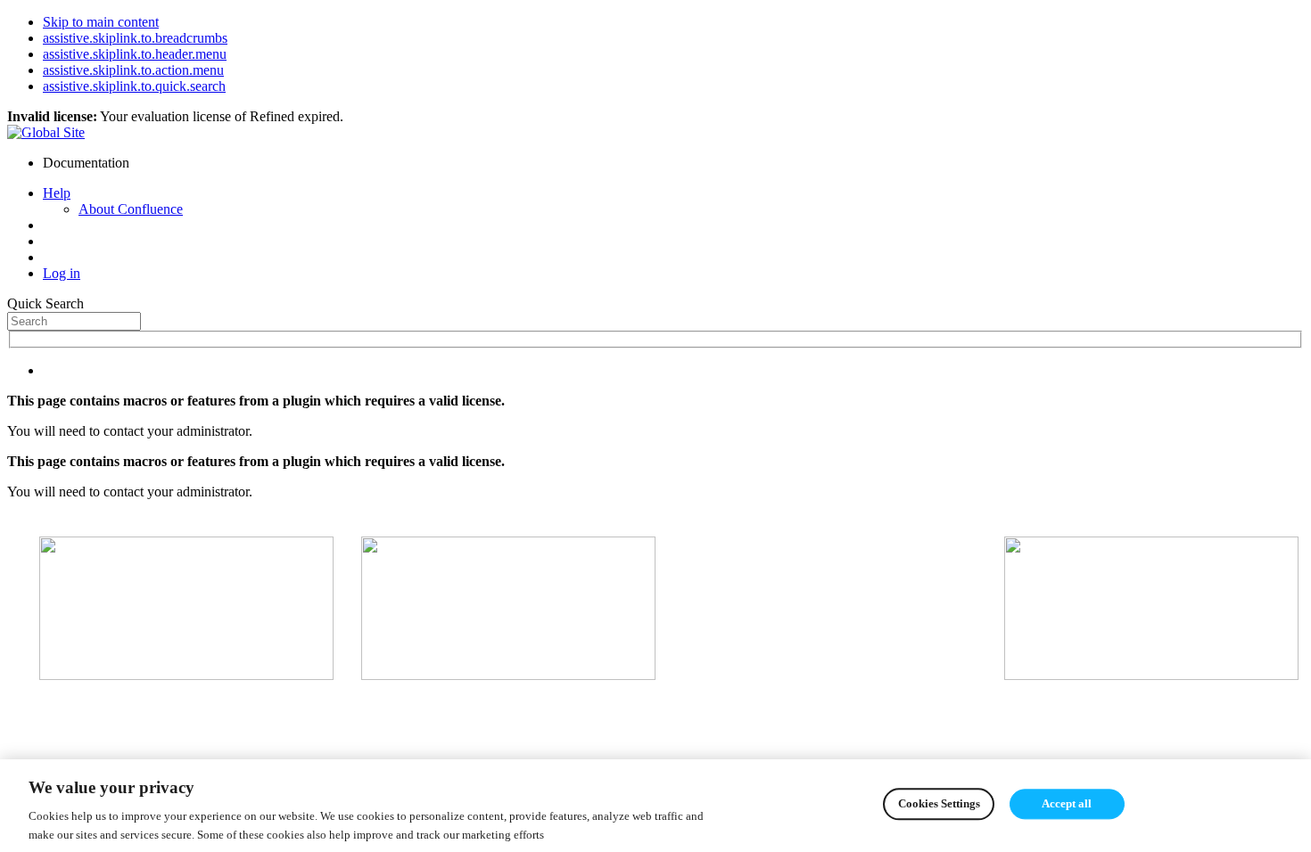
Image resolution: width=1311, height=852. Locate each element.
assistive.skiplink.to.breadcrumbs (135, 37)
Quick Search (45, 303)
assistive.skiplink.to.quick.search (134, 86)
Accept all (1067, 804)
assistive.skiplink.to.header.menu (135, 53)
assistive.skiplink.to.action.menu (133, 70)
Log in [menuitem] (61, 273)
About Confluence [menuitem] (130, 209)
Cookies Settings (939, 804)
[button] (56, 193)
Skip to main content (101, 21)
